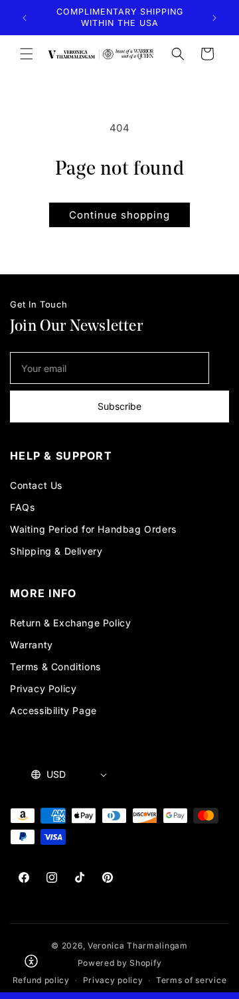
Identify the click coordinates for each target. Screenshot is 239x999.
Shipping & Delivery (56, 551)
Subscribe (119, 406)
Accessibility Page (53, 710)
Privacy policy (113, 980)
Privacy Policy (43, 688)
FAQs (22, 507)
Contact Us (36, 485)
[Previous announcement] (24, 18)
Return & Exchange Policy (70, 622)
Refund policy (41, 980)
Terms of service (191, 980)
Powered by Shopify (120, 963)
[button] (26, 53)
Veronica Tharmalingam (138, 946)
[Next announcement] (214, 18)
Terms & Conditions (55, 666)
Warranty (31, 644)
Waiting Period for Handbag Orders (93, 529)
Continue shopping (119, 215)
